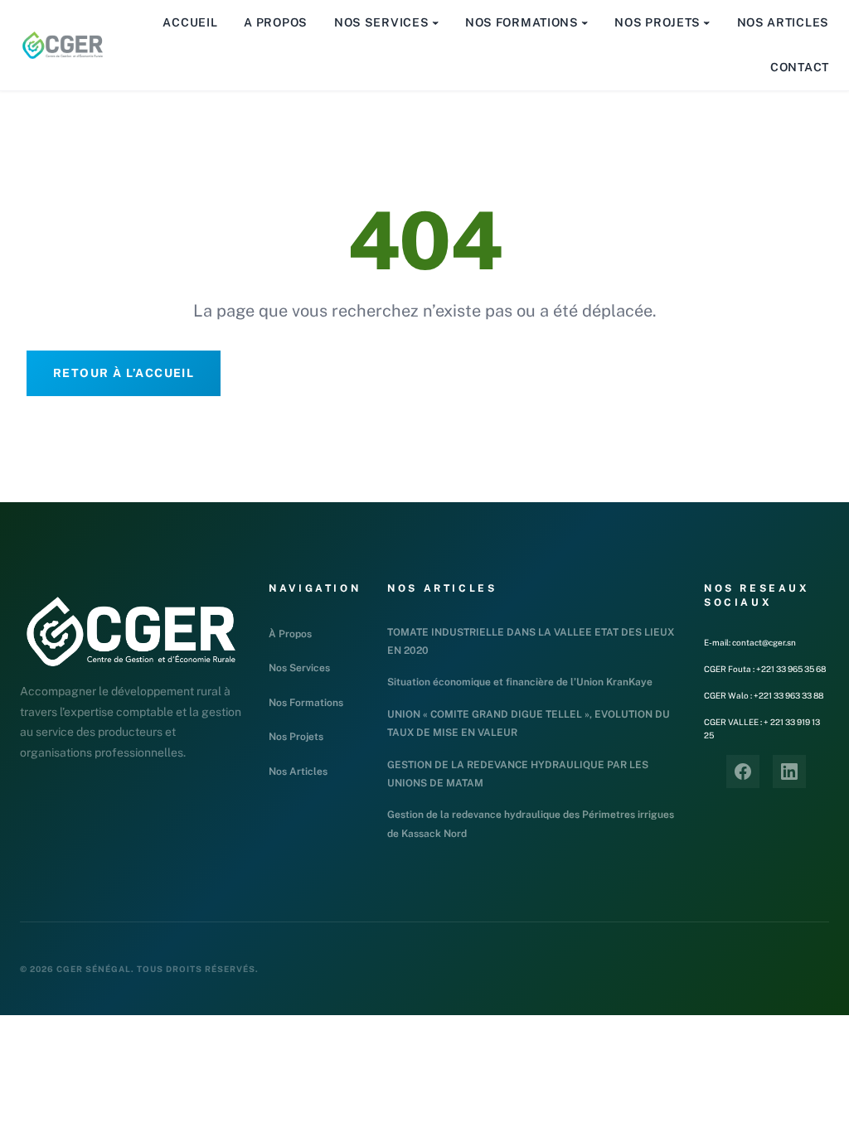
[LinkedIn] (789, 771)
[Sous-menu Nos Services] (435, 22)
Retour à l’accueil (123, 373)
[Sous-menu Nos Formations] (584, 22)
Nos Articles (298, 771)
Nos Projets (296, 737)
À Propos (290, 634)
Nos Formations (306, 703)
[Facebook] (742, 771)
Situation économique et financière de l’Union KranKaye (520, 682)
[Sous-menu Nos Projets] (706, 22)
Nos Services (299, 668)
